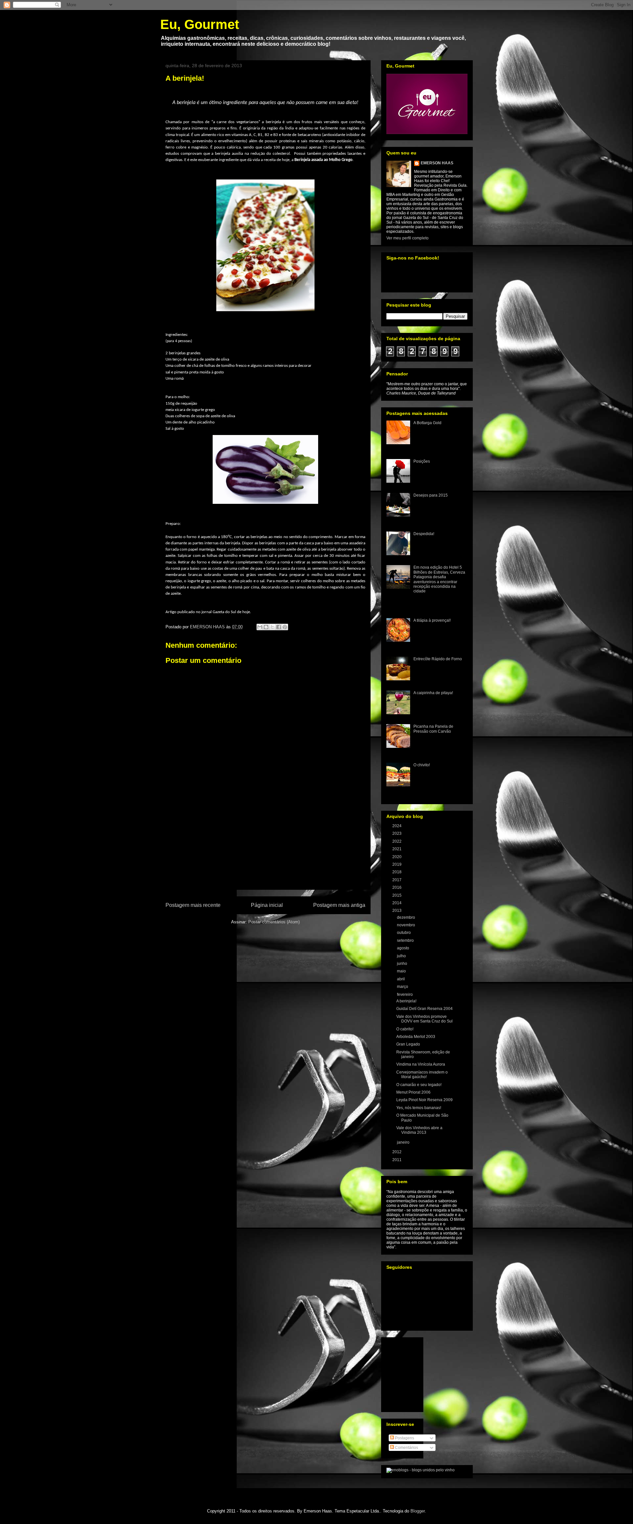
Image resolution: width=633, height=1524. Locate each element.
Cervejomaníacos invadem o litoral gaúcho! (422, 1074)
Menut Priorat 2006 (413, 1092)
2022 (397, 841)
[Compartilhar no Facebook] (278, 627)
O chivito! (421, 765)
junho (402, 963)
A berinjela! (406, 1001)
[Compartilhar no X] (272, 627)
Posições (421, 461)
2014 (397, 903)
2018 (397, 872)
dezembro (406, 917)
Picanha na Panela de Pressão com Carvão (433, 728)
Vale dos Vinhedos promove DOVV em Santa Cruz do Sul (424, 1018)
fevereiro (405, 994)
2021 (397, 849)
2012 (397, 1152)
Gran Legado (408, 1044)
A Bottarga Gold (427, 423)
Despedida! (423, 533)
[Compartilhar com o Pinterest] (285, 627)
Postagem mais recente (193, 905)
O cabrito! (404, 1029)
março (403, 986)
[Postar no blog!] (266, 627)
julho (402, 956)
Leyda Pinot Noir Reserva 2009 (424, 1100)
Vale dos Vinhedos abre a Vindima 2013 (419, 1130)
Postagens (404, 1438)
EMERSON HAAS (437, 163)
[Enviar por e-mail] (259, 627)
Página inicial (267, 905)
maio (402, 971)
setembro (406, 940)
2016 (397, 887)
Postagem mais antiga (339, 905)
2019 (397, 864)
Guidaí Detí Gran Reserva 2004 (424, 1008)
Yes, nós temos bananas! (418, 1107)
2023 (397, 833)
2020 (397, 857)
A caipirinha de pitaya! (433, 693)
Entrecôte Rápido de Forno (437, 659)
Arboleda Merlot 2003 (415, 1036)
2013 (397, 910)
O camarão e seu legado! (418, 1084)
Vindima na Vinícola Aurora (420, 1064)
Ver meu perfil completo (407, 238)
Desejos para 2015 (430, 495)
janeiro (403, 1142)
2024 (397, 826)
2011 (397, 1159)
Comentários (406, 1447)
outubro (404, 932)
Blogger (417, 1511)
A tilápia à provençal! (432, 620)
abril (401, 979)
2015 (397, 895)
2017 (397, 880)
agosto (403, 948)
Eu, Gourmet (199, 24)
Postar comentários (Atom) (274, 921)
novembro (406, 925)
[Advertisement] (265, 851)
